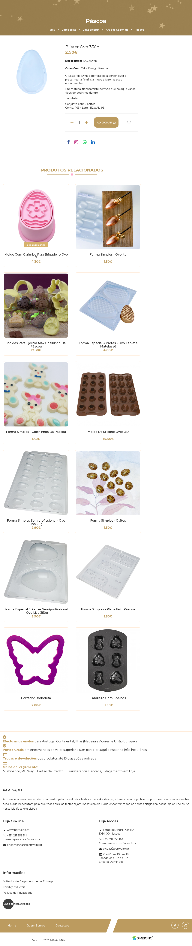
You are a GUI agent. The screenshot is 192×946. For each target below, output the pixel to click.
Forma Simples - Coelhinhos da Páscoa (36, 432)
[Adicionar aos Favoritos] (129, 122)
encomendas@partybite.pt (24, 845)
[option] (32, 72)
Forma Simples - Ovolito (108, 254)
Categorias (69, 29)
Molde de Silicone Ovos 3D (108, 432)
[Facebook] (175, 925)
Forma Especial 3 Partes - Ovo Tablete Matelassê (108, 344)
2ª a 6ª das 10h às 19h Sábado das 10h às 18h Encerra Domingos (114, 858)
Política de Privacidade (17, 892)
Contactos (62, 925)
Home (51, 29)
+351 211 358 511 (17, 835)
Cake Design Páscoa (94, 68)
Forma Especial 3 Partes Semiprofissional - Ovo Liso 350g (36, 611)
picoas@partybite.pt (116, 848)
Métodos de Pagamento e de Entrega (28, 881)
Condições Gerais (14, 887)
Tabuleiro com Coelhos (108, 698)
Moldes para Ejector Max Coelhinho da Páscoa (36, 344)
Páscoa (139, 29)
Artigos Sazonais (117, 29)
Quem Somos (36, 925)
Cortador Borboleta (36, 698)
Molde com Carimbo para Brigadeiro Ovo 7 (36, 256)
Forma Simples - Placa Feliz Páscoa (108, 609)
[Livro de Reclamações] (16, 903)
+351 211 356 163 (113, 839)
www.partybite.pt (18, 830)
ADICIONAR (104, 122)
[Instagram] (185, 925)
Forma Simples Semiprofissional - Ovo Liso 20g (36, 522)
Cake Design (91, 29)
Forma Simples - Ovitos (108, 520)
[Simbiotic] (142, 938)
